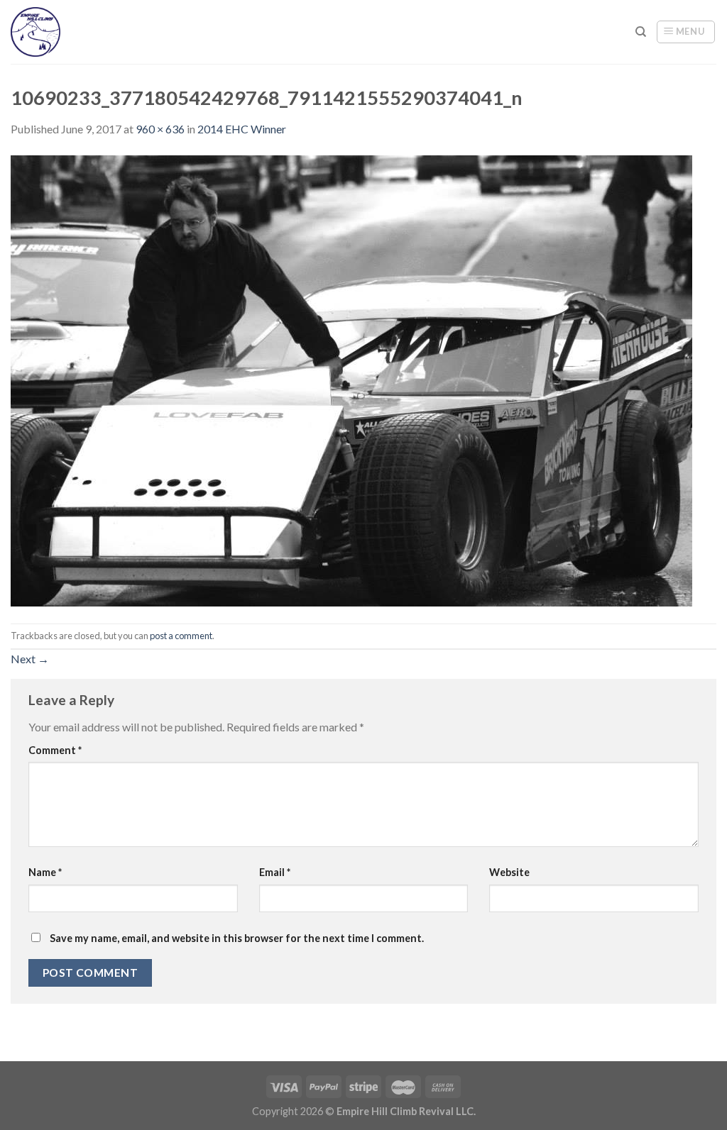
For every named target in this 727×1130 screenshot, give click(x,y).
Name (45, 872)
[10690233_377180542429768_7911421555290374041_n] (351, 379)
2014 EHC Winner (241, 128)
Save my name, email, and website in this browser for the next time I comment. (237, 938)
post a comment (181, 635)
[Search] (640, 31)
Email (274, 872)
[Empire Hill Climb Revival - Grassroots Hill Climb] (48, 32)
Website (509, 872)
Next (30, 658)
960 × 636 (160, 128)
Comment (55, 750)
